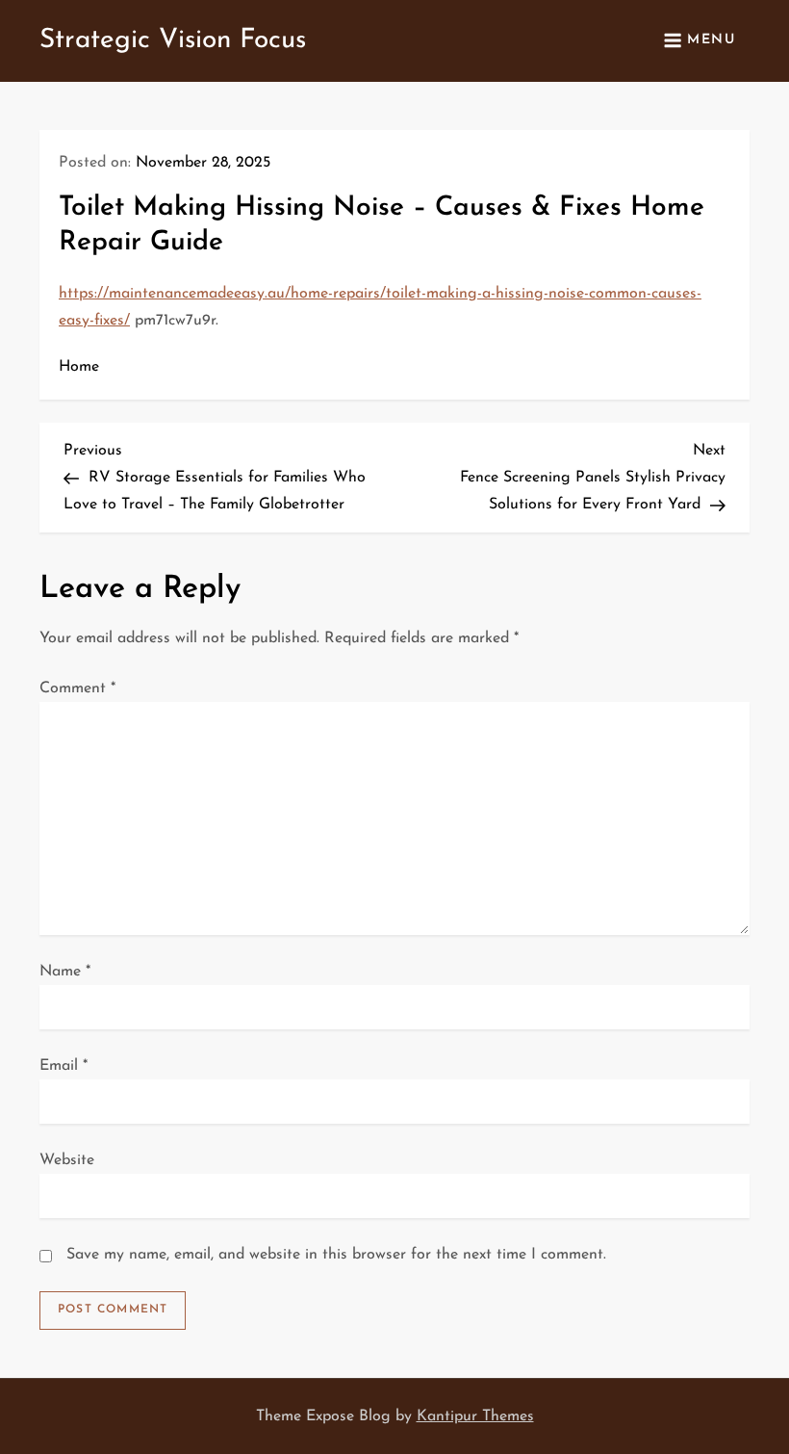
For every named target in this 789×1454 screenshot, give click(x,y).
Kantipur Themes (475, 1416)
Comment (77, 688)
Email (63, 1066)
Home (79, 367)
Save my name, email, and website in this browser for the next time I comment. (336, 1254)
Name (64, 971)
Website (66, 1160)
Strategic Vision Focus (172, 40)
